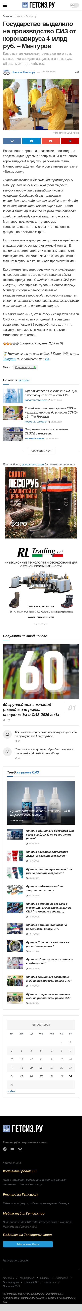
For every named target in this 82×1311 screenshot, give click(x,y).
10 (11, 1059)
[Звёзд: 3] (11, 343)
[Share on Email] (51, 141)
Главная (7, 16)
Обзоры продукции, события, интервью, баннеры (36, 1203)
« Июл (11, 1091)
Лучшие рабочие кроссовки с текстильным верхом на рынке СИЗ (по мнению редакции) (48, 907)
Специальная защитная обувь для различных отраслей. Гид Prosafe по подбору (44, 751)
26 (31, 1076)
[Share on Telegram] (31, 141)
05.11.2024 (33, 951)
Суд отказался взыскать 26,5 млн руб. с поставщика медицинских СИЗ (51, 393)
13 (41, 1059)
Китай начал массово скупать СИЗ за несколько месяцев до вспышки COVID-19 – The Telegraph (51, 412)
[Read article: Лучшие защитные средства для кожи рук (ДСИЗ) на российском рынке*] (15, 834)
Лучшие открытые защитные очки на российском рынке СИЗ (48, 996)
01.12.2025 (33, 895)
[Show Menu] (5, 5)
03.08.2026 (17, 820)
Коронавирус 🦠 (25, 367)
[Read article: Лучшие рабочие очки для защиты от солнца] (15, 890)
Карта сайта (12, 1163)
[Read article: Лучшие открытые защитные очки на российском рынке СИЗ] (15, 998)
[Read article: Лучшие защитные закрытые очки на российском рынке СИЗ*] (15, 980)
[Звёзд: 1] (4, 343)
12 (31, 1059)
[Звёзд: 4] (14, 343)
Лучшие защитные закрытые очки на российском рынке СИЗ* (48, 979)
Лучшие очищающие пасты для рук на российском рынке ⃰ (49, 871)
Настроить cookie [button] (15, 1260)
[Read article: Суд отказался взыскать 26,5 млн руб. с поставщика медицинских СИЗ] (13, 396)
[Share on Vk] (12, 141)
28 (52, 1076)
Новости (8, 1278)
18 (21, 1067)
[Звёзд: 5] (17, 343)
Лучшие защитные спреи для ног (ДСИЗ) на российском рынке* (40, 812)
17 (11, 1067)
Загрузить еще (41, 450)
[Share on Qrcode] (70, 141)
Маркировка (27, 1278)
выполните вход (33, 464)
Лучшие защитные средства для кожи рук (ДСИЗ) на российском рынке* (50, 834)
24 (11, 1076)
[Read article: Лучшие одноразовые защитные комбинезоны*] (15, 963)
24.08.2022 (53, 438)
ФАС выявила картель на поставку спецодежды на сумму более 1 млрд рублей (46, 734)
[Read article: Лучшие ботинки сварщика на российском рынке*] (15, 946)
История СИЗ (11, 1286)
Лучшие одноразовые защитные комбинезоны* (49, 961)
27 (41, 1076)
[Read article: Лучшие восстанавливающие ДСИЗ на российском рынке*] (15, 855)
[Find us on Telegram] (5, 1149)
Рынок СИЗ (31, 1282)
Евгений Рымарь (34, 438)
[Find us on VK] (20, 1149)
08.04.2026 (33, 878)
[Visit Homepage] (38, 5)
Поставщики (11, 1282)
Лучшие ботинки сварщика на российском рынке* (47, 944)
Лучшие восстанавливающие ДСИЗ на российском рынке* (47, 854)
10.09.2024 (33, 985)
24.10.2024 (33, 968)
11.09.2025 (33, 916)
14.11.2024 (33, 933)
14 (52, 1059)
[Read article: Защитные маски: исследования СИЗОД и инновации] (13, 434)
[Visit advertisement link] (41, 502)
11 (21, 1059)
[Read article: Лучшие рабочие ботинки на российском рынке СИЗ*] (15, 928)
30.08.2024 (33, 1003)
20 (41, 1067)
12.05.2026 (33, 860)
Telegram (9, 358)
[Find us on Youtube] (12, 1149)
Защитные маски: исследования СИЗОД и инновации (46, 431)
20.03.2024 (56, 400)
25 (21, 1076)
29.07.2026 (33, 843)
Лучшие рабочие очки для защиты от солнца (44, 888)
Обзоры (45, 1278)
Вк (47, 358)
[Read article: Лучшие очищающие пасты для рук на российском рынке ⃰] (15, 873)
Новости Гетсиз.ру (26, 16)
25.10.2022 (56, 421)
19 (31, 1067)
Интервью (62, 1278)
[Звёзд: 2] (7, 343)
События (50, 1282)
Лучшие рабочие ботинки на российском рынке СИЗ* (46, 927)
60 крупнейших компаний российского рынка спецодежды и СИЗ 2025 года (31, 709)
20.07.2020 (48, 72)
